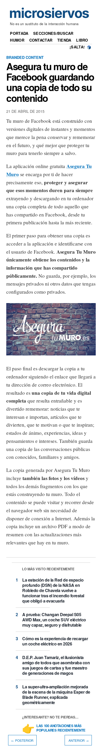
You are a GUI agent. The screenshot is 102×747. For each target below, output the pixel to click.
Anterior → (78, 740)
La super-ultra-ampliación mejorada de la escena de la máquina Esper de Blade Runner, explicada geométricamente (56, 694)
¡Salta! (77, 46)
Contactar (41, 40)
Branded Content (25, 57)
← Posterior (22, 740)
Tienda (64, 40)
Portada (19, 33)
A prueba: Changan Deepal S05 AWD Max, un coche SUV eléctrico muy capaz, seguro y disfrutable (54, 619)
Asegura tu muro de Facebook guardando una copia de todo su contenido (50, 81)
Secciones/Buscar (53, 33)
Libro (82, 40)
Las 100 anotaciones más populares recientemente (61, 728)
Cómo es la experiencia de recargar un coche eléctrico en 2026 (55, 641)
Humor (17, 40)
